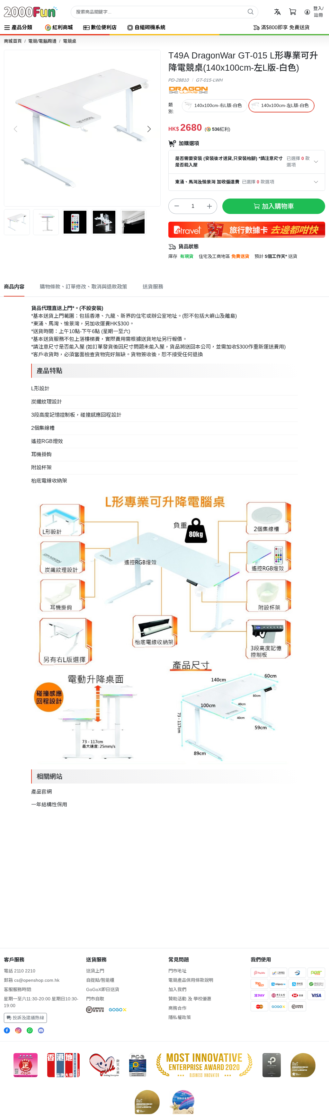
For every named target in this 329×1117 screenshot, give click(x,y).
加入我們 (177, 989)
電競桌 (69, 41)
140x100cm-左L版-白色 (285, 105)
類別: (171, 108)
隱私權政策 (179, 1017)
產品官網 (41, 791)
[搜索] (250, 11)
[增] (209, 206)
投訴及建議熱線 (27, 1017)
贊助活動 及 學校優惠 (189, 998)
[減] (176, 206)
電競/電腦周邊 (42, 41)
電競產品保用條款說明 (190, 980)
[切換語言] (277, 11)
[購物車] (292, 11)
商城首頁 (13, 41)
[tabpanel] (164, 555)
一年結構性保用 (49, 804)
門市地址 (177, 970)
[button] (149, 129)
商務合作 (177, 1008)
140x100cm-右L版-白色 (218, 105)
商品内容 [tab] (14, 286)
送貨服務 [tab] (153, 286)
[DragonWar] (188, 89)
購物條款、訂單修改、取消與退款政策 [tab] (83, 286)
